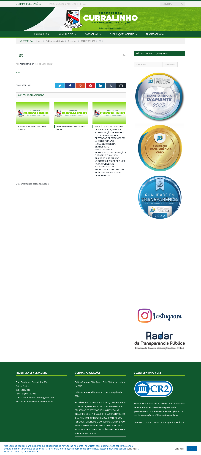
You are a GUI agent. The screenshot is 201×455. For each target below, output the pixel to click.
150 (18, 72)
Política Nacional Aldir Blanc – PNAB (67, 4)
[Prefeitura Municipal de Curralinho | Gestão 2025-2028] (100, 18)
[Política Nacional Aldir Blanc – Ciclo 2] (32, 113)
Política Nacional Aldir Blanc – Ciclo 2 (92, 382)
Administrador (27, 64)
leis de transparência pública (148, 415)
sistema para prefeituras (173, 403)
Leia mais (133, 448)
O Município (66, 34)
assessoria (155, 407)
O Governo (91, 34)
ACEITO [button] (191, 448)
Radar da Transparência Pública (169, 422)
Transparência (155, 34)
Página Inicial (42, 34)
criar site (153, 403)
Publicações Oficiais (122, 34)
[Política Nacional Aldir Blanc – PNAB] (71, 113)
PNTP (147, 422)
